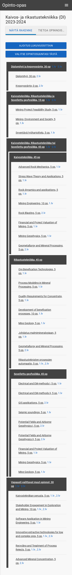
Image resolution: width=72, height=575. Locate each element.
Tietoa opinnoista (52, 30)
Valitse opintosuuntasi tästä (36, 54)
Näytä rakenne (20, 30)
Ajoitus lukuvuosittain (36, 45)
